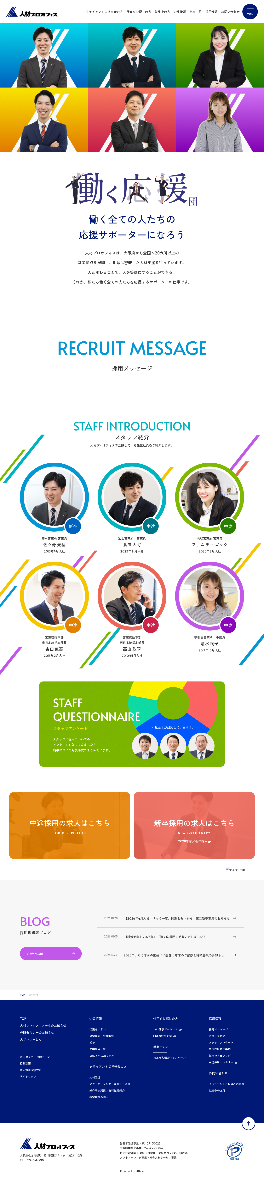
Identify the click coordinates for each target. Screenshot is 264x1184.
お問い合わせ (230, 11)
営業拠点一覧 (97, 1049)
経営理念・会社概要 (101, 1036)
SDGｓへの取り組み (101, 1055)
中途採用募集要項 (220, 1049)
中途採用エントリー (221, 1062)
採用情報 (211, 11)
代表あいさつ (97, 1029)
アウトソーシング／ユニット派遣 (109, 1084)
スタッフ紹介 (217, 1036)
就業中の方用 (217, 1090)
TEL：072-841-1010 (32, 1160)
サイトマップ (28, 1076)
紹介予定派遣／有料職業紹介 (107, 1090)
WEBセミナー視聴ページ (35, 1057)
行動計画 (25, 1063)
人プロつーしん (31, 1039)
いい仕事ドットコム (165, 1029)
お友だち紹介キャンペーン (169, 1057)
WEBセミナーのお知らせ (37, 1032)
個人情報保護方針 (31, 1070)
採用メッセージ (218, 1029)
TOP (22, 994)
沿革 (92, 1042)
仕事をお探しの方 (138, 11)
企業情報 (180, 11)
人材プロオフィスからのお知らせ (43, 1025)
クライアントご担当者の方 (104, 11)
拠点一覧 (195, 11)
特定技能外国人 (98, 1097)
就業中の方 (162, 11)
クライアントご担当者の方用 (226, 1084)
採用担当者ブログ (220, 1055)
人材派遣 (94, 1077)
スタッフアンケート (221, 1042)
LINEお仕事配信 (162, 1036)
